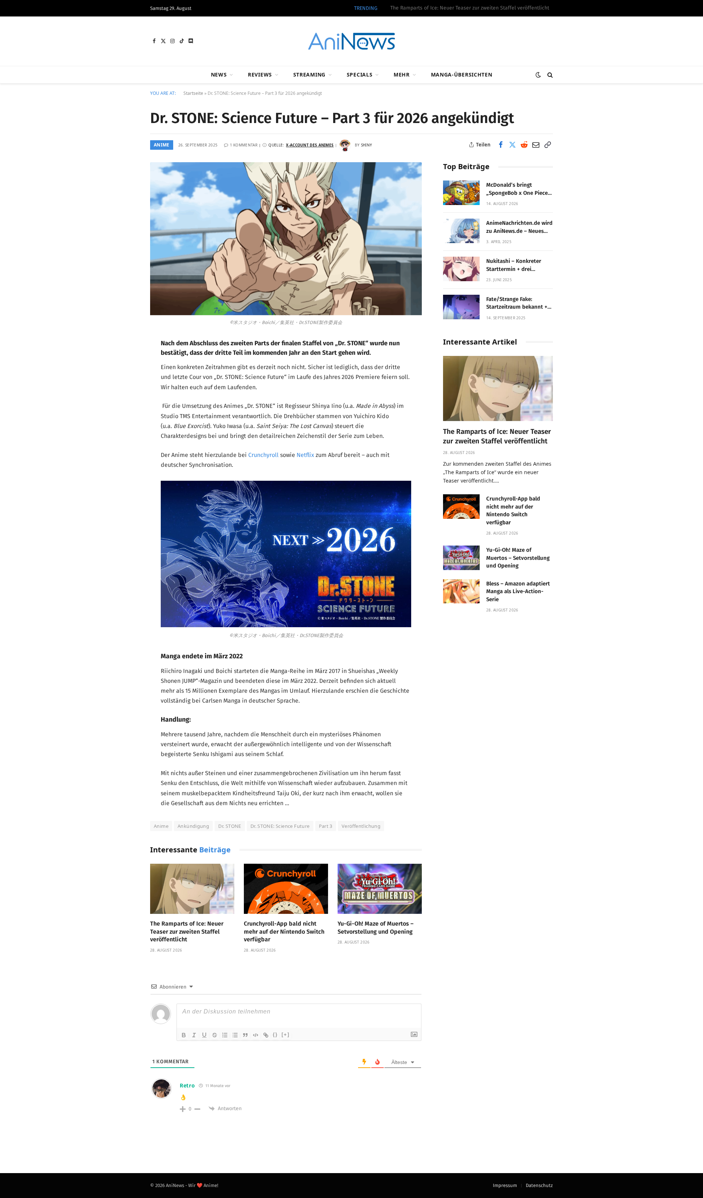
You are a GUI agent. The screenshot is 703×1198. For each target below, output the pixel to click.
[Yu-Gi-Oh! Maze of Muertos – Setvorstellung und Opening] (380, 889)
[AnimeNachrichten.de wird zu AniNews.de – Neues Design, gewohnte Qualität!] (461, 231)
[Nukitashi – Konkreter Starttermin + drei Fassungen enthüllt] (461, 269)
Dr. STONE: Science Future (280, 826)
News (219, 74)
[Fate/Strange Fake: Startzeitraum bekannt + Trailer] (461, 307)
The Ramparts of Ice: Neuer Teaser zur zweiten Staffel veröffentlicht (186, 931)
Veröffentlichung (361, 826)
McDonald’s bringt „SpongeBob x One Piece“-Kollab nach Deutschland (519, 189)
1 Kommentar (243, 145)
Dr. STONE (229, 826)
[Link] (266, 1035)
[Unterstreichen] (204, 1035)
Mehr (402, 74)
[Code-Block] (255, 1035)
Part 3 (325, 826)
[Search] (549, 75)
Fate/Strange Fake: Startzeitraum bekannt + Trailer (516, 303)
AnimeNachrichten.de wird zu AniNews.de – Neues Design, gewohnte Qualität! (519, 227)
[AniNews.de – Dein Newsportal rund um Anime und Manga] (351, 41)
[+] (286, 1034)
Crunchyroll (263, 454)
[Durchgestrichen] (214, 1035)
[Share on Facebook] (500, 144)
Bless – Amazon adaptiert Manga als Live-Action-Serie (518, 591)
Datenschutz (539, 1185)
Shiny (366, 145)
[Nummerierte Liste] (225, 1035)
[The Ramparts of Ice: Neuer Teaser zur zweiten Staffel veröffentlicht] (192, 889)
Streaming (309, 74)
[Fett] (184, 1035)
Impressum (505, 1185)
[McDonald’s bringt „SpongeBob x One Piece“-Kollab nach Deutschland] (461, 193)
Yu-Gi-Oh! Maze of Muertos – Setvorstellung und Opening (375, 927)
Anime (162, 145)
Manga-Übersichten (461, 74)
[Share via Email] (535, 144)
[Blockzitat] (245, 1035)
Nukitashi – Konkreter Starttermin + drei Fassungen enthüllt (513, 265)
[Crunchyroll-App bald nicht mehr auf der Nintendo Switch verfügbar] (286, 889)
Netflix (305, 454)
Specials (360, 74)
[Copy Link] (547, 144)
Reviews (260, 74)
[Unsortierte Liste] (235, 1035)
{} (275, 1034)
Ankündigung (193, 826)
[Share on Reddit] (523, 144)
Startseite (193, 93)
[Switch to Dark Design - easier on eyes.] (538, 75)
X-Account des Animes (310, 145)
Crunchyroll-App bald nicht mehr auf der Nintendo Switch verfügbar (470, 8)
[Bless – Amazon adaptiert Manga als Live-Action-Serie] (461, 591)
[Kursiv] (194, 1035)
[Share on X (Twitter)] (512, 144)
